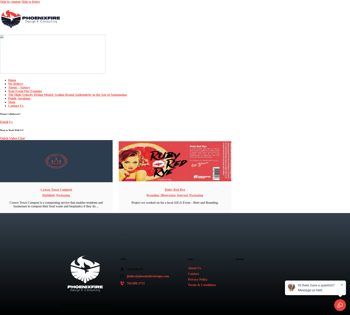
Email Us (6, 122)
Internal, (183, 195)
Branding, (154, 195)
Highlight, (49, 195)
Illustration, (169, 195)
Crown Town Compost (56, 189)
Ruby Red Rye (175, 189)
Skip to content (10, 1)
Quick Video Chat (12, 138)
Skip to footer (30, 1)
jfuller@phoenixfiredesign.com (148, 276)
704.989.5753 (136, 283)
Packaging (63, 195)
